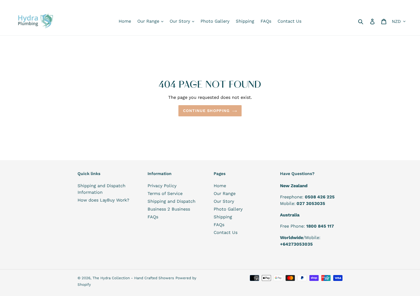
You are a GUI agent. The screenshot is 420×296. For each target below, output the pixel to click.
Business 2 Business (169, 209)
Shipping (223, 216)
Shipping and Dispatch (171, 201)
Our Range (225, 193)
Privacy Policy (162, 185)
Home (220, 185)
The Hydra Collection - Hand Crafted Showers (133, 278)
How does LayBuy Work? (103, 200)
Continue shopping (206, 110)
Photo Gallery (228, 209)
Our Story (224, 201)
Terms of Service (165, 193)
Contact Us (225, 232)
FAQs (153, 216)
